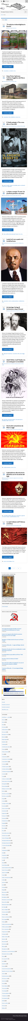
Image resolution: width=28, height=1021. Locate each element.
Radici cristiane (5, 936)
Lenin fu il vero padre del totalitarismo (14, 240)
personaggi (22, 353)
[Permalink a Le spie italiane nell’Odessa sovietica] (14, 536)
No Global (4, 907)
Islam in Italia (4, 872)
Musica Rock (4, 902)
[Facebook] (5, 1)
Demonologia (4, 786)
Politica (3, 921)
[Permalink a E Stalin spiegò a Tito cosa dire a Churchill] (14, 147)
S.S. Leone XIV (5, 958)
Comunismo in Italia (6, 759)
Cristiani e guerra (5, 766)
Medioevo (4, 894)
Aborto (3, 719)
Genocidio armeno (5, 833)
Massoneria (4, 892)
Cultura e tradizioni (6, 778)
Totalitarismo (21, 243)
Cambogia (4, 744)
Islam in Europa (5, 870)
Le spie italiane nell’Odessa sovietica (15, 523)
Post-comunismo (5, 929)
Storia (13, 81)
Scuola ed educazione (6, 968)
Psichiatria (4, 934)
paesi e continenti (21, 185)
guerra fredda (6, 185)
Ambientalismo (5, 729)
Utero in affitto (5, 1003)
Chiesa (3, 749)
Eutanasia (4, 818)
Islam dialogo (4, 865)
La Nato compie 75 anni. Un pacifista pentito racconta (15, 192)
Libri (17, 310)
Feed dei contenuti (6, 704)
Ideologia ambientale (6, 840)
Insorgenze (4, 857)
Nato (5, 234)
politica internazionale (10, 234)
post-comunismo (17, 515)
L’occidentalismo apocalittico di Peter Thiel (12, 654)
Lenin (10, 301)
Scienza (3, 966)
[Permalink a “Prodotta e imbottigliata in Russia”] (14, 39)
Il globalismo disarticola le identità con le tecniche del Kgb (15, 474)
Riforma (3, 946)
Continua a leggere (8, 66)
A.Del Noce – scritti (6, 717)
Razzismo (4, 939)
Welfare (3, 1008)
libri (18, 353)
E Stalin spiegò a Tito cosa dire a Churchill (15, 123)
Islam (3, 862)
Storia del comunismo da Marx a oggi (14, 426)
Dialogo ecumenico (6, 788)
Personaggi (20, 310)
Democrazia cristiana (6, 781)
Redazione (9, 28)
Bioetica (3, 737)
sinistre (3, 973)
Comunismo (14, 28)
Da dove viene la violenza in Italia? (10, 658)
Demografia (4, 783)
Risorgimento (4, 949)
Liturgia (3, 887)
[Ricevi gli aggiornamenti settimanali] (8, 1)
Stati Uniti (17, 195)
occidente (11, 70)
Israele (3, 875)
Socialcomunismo (15, 243)
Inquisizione (4, 855)
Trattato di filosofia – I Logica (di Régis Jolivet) (13, 645)
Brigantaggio (4, 739)
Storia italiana (16, 525)
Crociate (3, 773)
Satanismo (4, 963)
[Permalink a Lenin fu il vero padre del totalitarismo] (14, 263)
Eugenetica (4, 813)
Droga (3, 798)
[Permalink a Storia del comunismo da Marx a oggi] (14, 439)
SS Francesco (4, 978)
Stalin (7, 420)
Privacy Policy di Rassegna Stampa (20, 1015)
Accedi (3, 702)
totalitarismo (21, 301)
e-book (3, 801)
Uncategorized (5, 998)
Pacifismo (4, 914)
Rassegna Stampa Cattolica (7, 11)
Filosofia (3, 828)
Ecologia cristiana (5, 803)
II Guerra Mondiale (10, 126)
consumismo (6, 70)
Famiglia (3, 823)
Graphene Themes (12, 1019)
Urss (15, 70)
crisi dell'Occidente (7, 515)
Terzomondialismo (5, 993)
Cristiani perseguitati (6, 771)
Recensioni (4, 941)
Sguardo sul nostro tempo (7, 971)
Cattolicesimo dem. (6, 746)
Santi (3, 961)
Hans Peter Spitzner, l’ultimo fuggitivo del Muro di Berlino (15, 78)
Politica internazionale (11, 195)
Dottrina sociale (5, 796)
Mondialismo (4, 897)
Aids (3, 724)
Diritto (3, 791)
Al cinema (4, 727)
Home (2, 14)
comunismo (6, 117)
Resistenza (4, 944)
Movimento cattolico (6, 899)
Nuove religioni (5, 909)
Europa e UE (4, 815)
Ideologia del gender (6, 843)
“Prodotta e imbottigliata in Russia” (15, 25)
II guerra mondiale (13, 185)
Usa (21, 234)
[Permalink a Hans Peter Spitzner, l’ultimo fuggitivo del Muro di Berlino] (14, 91)
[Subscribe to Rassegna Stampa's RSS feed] (1, 1)
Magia (3, 889)
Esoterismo (4, 810)
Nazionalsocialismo (17, 363)
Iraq (3, 860)
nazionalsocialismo (11, 419)
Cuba (3, 776)
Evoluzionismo (5, 820)
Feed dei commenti (6, 707)
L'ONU (3, 879)
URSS (15, 81)
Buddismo (4, 741)
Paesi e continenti (17, 126)
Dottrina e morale (5, 793)
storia (16, 117)
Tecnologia (4, 990)
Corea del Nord (5, 761)
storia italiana (9, 561)
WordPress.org (5, 709)
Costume (4, 764)
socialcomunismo (14, 301)
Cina (3, 754)
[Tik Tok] (4, 1)
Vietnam (3, 1005)
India (3, 852)
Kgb (12, 515)
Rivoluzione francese (6, 953)
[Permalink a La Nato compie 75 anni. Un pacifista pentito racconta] (14, 205)
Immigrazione (4, 850)
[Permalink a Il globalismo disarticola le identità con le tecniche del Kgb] (14, 488)
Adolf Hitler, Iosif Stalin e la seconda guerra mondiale (15, 361)
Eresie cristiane (5, 808)
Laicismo (3, 882)
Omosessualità (5, 912)
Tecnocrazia (4, 988)
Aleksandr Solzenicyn (8, 353)
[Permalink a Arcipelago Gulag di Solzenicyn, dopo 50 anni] (14, 321)
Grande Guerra (5, 835)
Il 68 (3, 847)
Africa (3, 722)
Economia (4, 806)
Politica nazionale (5, 926)
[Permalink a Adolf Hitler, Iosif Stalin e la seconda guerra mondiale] (14, 382)
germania (5, 419)
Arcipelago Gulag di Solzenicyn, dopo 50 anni (14, 308)
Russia (16, 234)
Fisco (3, 830)
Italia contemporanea (6, 877)
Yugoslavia (9, 186)
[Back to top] (25, 1018)
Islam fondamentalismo (6, 867)
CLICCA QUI (5, 606)
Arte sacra (4, 732)
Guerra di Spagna (5, 838)
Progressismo (5, 931)
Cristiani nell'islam (5, 769)
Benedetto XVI (5, 734)
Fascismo (4, 825)
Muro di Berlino (12, 117)
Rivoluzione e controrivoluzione (8, 951)
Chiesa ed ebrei (5, 751)
